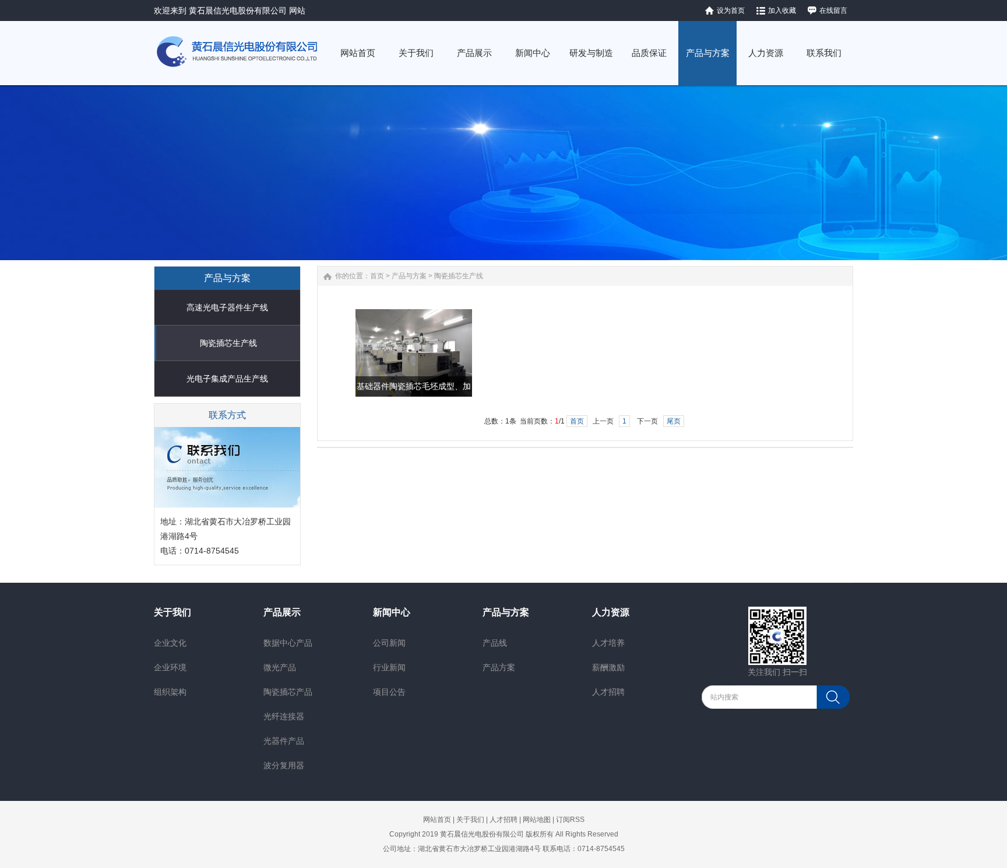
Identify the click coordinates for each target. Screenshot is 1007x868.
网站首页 (437, 820)
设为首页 (731, 10)
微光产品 (279, 667)
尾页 (674, 421)
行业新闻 (389, 667)
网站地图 (537, 820)
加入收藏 (782, 10)
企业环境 (170, 667)
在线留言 (833, 10)
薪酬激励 (608, 667)
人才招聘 (608, 691)
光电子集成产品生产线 (227, 378)
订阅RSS (570, 820)
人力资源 (610, 612)
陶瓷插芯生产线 (228, 343)
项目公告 (389, 691)
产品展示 (282, 612)
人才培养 (608, 643)
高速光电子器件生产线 (227, 307)
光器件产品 (283, 741)
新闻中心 (391, 612)
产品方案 (499, 667)
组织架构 (170, 691)
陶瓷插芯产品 (287, 691)
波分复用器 (283, 765)
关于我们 (172, 612)
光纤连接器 (283, 716)
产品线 (495, 643)
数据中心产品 (287, 643)
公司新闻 (389, 643)
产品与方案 (409, 276)
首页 (377, 276)
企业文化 (170, 643)
